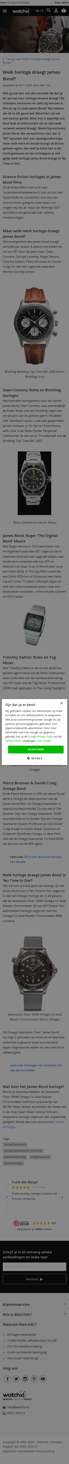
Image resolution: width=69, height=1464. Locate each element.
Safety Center (13, 741)
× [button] (61, 703)
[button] (34, 758)
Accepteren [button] (36, 749)
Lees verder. (44, 741)
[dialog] (34, 732)
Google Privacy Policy (41, 736)
